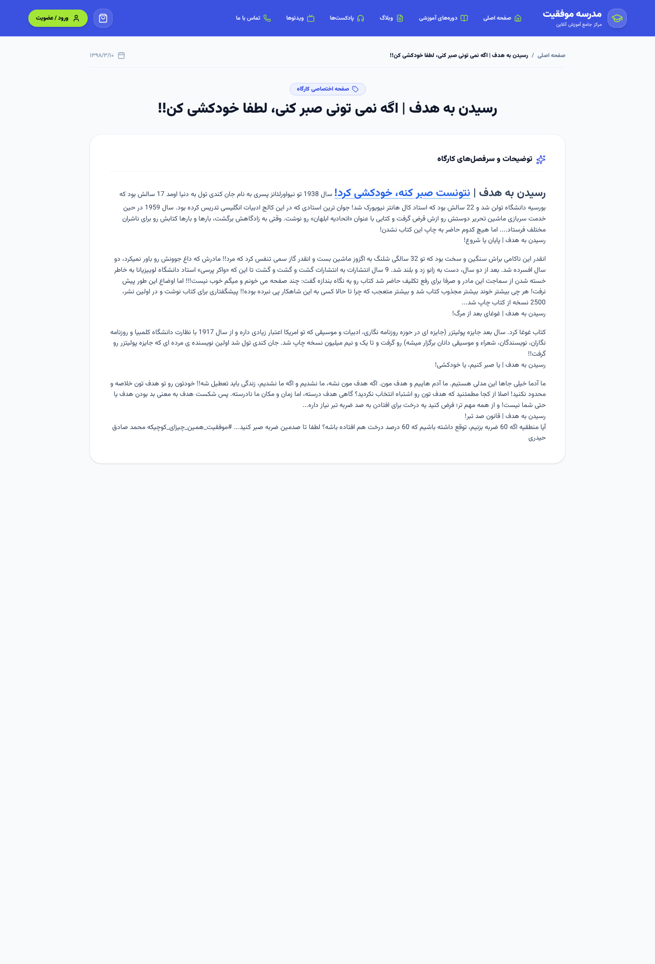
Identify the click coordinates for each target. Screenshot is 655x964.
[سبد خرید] (103, 18)
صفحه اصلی (551, 55)
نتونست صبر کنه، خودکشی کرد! (402, 193)
